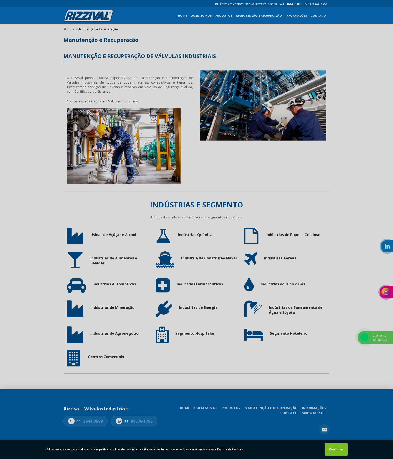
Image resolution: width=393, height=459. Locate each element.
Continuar (336, 449)
